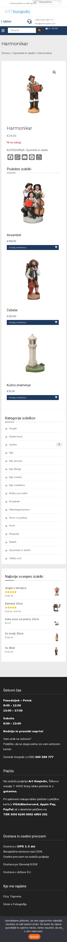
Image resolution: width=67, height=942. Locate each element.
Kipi (11, 452)
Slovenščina (45, 2)
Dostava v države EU (17, 872)
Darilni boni (15, 436)
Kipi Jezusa (15, 460)
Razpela (14, 533)
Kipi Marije (15, 469)
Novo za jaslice (18, 517)
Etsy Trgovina (12, 896)
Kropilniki (14, 501)
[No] (62, 929)
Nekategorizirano (19, 509)
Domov (6, 53)
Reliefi (12, 542)
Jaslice (13, 444)
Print (12, 525)
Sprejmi (34, 936)
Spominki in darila (24, 53)
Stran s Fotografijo (15, 904)
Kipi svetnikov (17, 485)
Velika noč (15, 558)
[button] (54, 72)
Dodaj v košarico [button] (17, 247)
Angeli (13, 428)
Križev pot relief (18, 493)
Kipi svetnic (15, 477)
